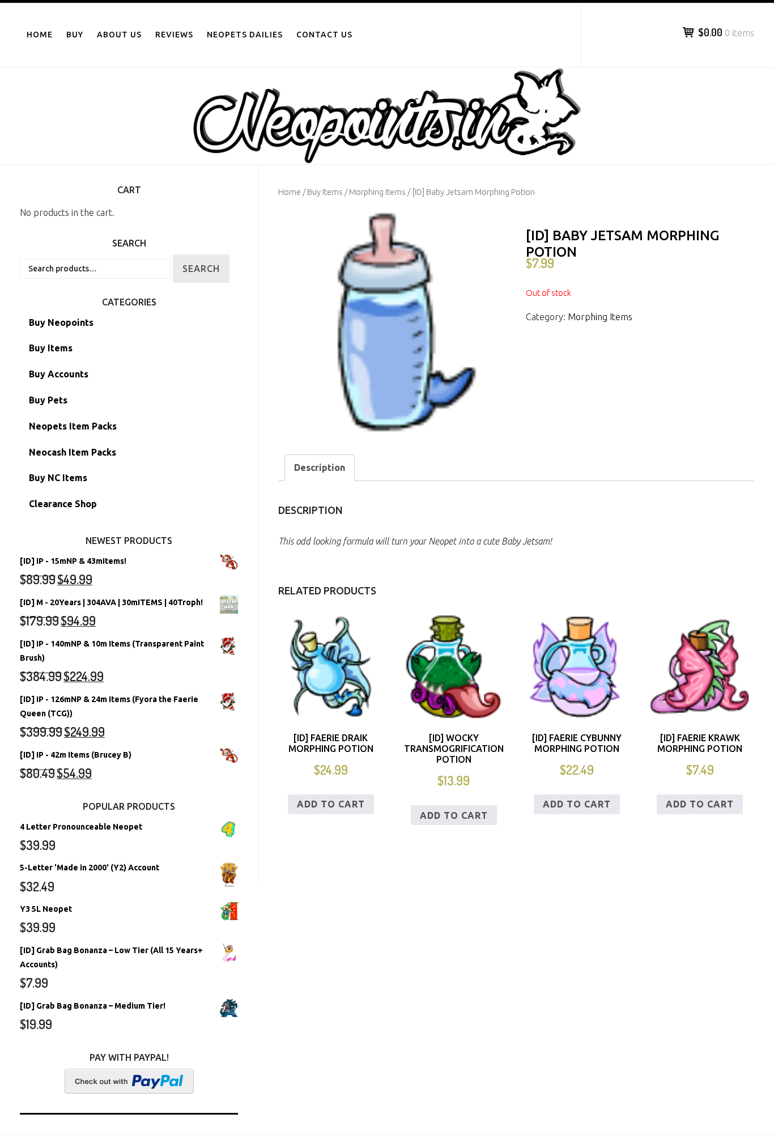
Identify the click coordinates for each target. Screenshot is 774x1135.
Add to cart (331, 804)
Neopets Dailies (245, 34)
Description (319, 467)
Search (201, 268)
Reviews (174, 34)
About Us (119, 34)
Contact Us (324, 34)
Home (40, 34)
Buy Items (325, 192)
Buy (74, 34)
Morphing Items (377, 192)
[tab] (319, 467)
